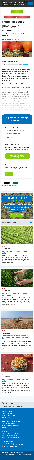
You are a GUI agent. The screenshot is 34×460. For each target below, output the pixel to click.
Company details (7, 413)
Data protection (6, 417)
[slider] (12, 64)
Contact (19, 406)
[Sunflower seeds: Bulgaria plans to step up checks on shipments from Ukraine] (17, 320)
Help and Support (7, 411)
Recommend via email (11, 185)
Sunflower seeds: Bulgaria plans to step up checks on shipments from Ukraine (15, 337)
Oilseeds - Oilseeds (17, 11)
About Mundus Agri (8, 406)
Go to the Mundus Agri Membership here (17, 156)
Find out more (16, 215)
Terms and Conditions (8, 415)
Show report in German (11, 39)
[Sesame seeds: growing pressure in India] (17, 235)
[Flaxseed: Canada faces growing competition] (17, 277)
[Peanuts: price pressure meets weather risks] (17, 363)
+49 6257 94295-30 (12, 433)
